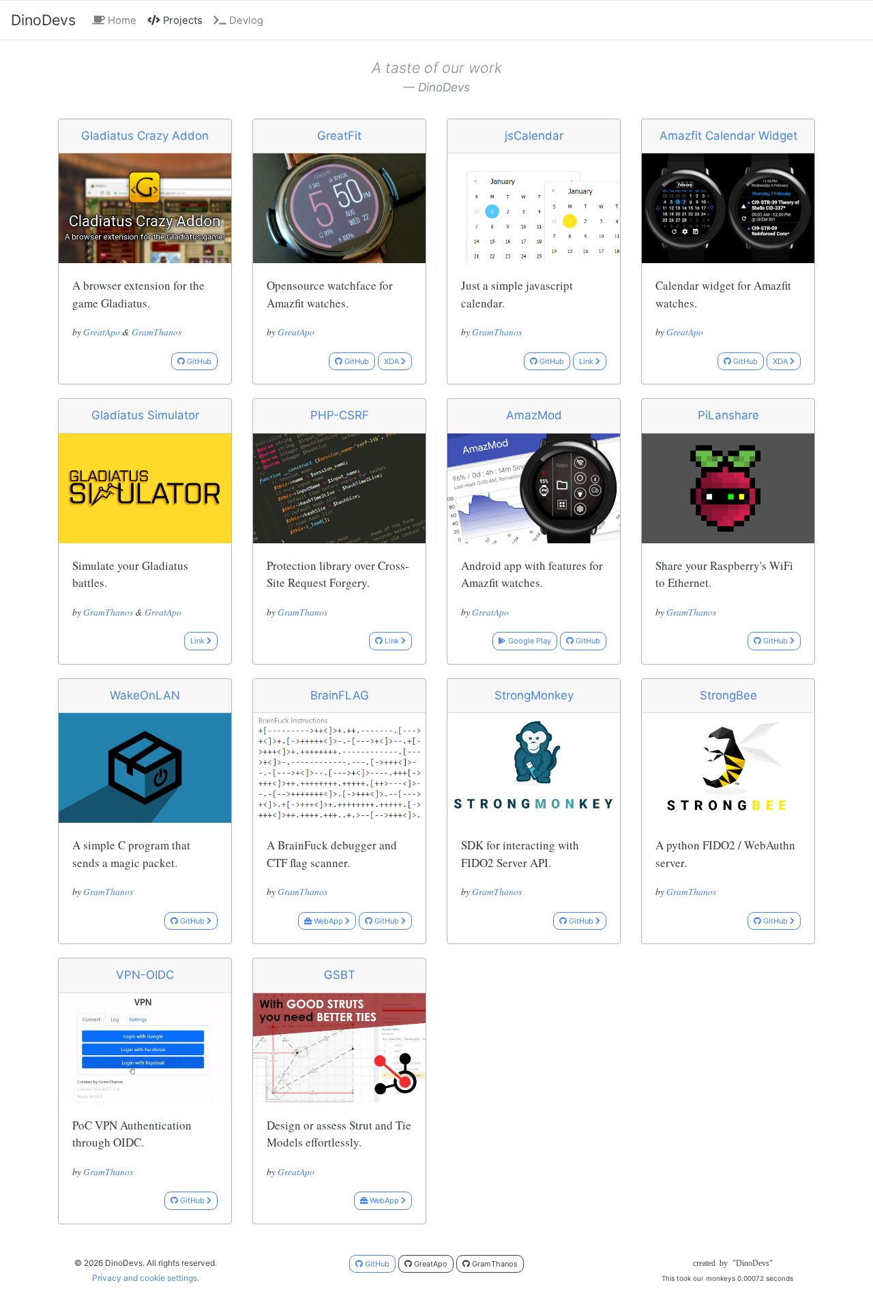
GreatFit (339, 135)
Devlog (244, 20)
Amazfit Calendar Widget (728, 135)
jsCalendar (534, 135)
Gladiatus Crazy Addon (145, 135)
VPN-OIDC (145, 975)
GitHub (198, 361)
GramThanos (156, 331)
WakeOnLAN (145, 695)
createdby (728, 1263)
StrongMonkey (534, 695)
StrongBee (728, 695)
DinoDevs (43, 20)
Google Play (528, 641)
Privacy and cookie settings (144, 1278)
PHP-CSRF (339, 415)
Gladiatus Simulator (145, 415)
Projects (184, 20)
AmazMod (534, 415)
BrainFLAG (339, 695)
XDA (392, 361)
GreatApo (101, 331)
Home (120, 20)
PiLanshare (728, 415)
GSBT (339, 975)
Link (587, 361)
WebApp (328, 921)
